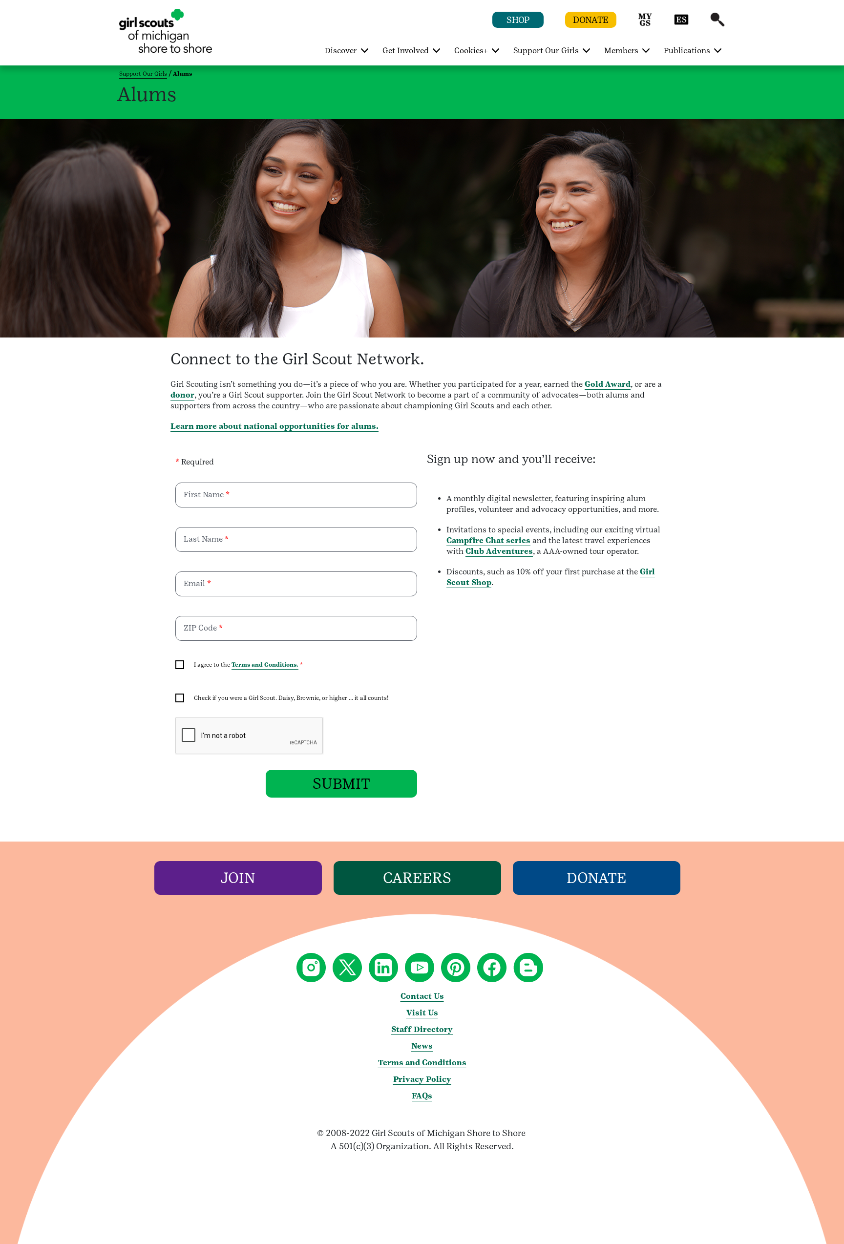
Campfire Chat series (488, 540)
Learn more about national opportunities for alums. (274, 426)
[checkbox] (179, 664)
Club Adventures (499, 551)
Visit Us (422, 1012)
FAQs (422, 1095)
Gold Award (608, 384)
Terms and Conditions (422, 1062)
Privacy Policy (422, 1079)
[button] (645, 24)
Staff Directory (422, 1029)
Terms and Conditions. (265, 664)
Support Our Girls (143, 73)
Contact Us (422, 996)
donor (182, 395)
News (422, 1046)
